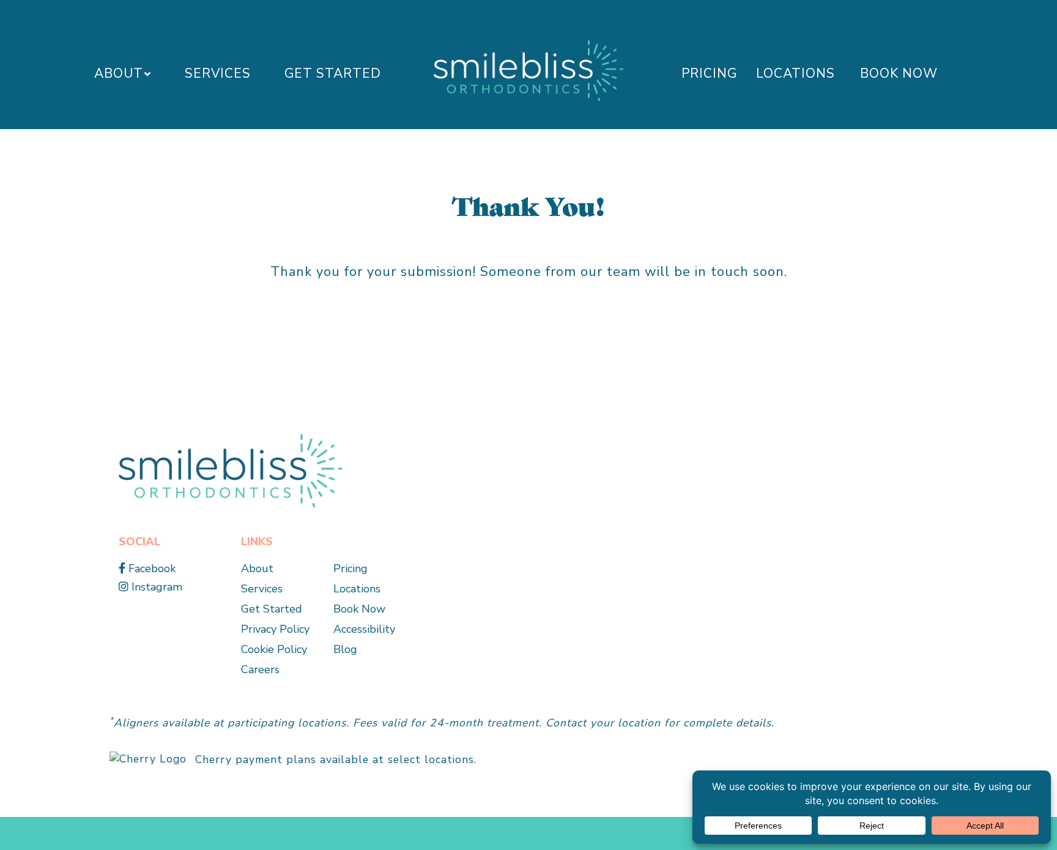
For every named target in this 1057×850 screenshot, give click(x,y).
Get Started (332, 73)
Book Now (899, 73)
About (118, 73)
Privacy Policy (275, 629)
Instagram (155, 587)
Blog (345, 649)
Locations (795, 73)
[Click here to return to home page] (231, 470)
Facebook (150, 568)
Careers (260, 669)
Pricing (709, 73)
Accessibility (364, 629)
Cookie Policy (274, 649)
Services (218, 73)
